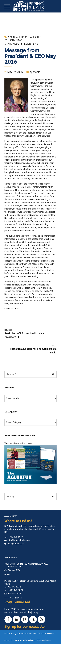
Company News (13, 40)
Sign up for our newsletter (25, 626)
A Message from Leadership (24, 37)
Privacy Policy (10, 640)
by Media (35, 71)
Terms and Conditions (26, 640)
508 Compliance (43, 640)
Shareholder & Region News (21, 43)
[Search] (53, 374)
